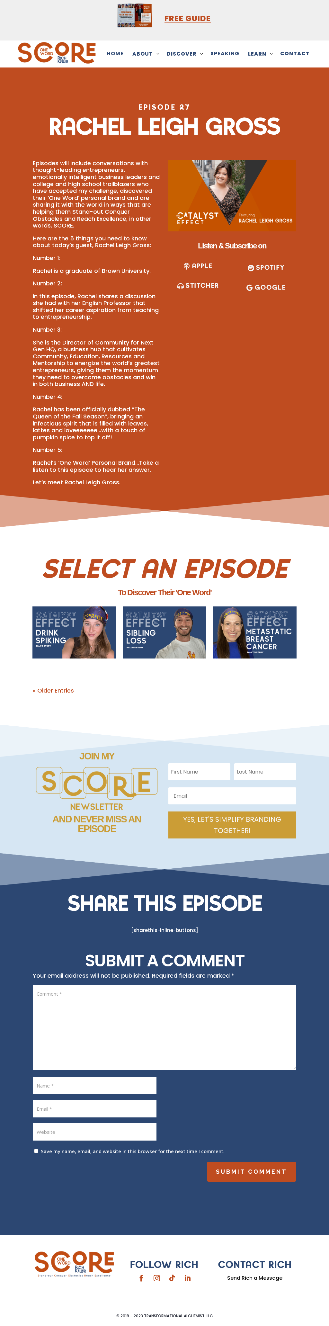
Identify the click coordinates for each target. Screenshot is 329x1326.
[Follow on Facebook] (141, 1278)
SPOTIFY (270, 268)
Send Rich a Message (254, 1278)
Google (270, 288)
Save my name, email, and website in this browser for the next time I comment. (133, 1151)
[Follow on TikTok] (172, 1278)
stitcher (202, 286)
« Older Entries (53, 690)
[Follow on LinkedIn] (187, 1278)
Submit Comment (251, 1171)
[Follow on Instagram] (156, 1278)
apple (202, 266)
